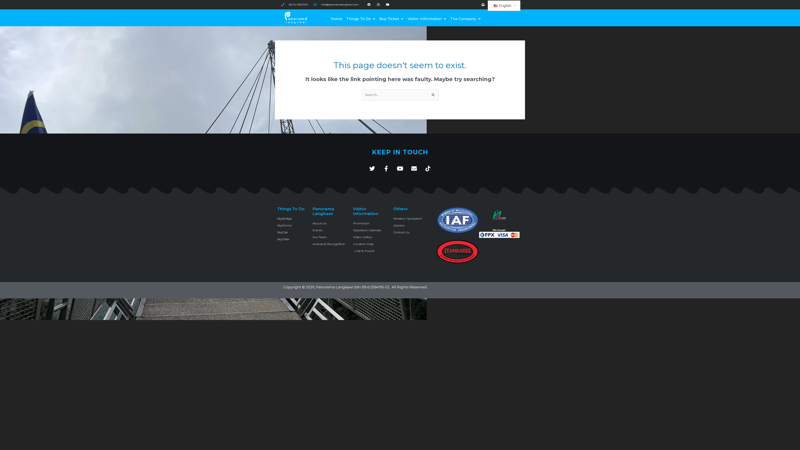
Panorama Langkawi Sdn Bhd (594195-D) (352, 287)
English (504, 6)
